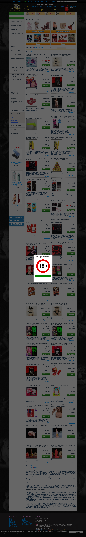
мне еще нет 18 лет (43, 278)
